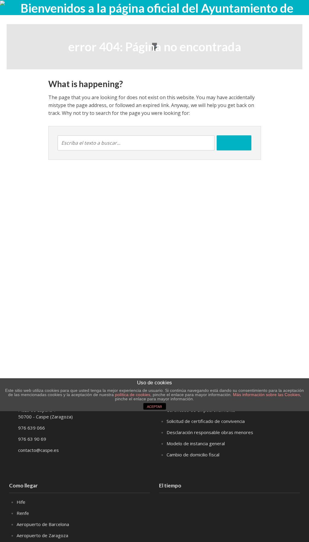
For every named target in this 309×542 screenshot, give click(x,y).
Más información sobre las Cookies (266, 394)
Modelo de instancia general (196, 443)
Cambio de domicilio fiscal (193, 455)
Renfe (23, 513)
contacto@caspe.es (38, 450)
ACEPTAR (154, 406)
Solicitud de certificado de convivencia (206, 421)
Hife (21, 502)
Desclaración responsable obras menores (210, 432)
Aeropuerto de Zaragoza (42, 535)
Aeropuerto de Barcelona (43, 524)
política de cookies (132, 394)
